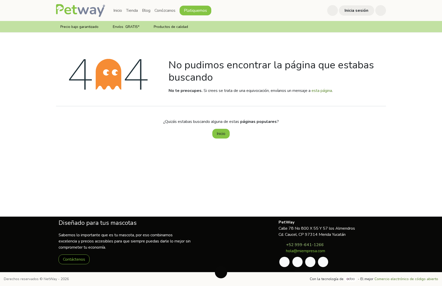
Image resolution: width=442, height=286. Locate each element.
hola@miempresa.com (305, 251)
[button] (332, 10)
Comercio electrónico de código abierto (406, 279)
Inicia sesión (356, 10)
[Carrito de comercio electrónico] (380, 10)
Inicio (221, 133)
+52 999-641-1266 (305, 245)
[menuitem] (117, 10)
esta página (322, 90)
